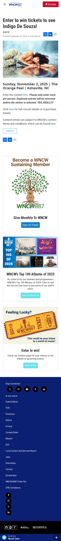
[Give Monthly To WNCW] (30, 183)
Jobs (8, 457)
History (9, 420)
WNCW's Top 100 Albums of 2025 (30, 274)
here (25, 94)
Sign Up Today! (30, 224)
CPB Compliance (13, 488)
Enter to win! (30, 350)
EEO (7, 445)
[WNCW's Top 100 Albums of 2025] (30, 252)
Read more (30, 365)
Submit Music (12, 402)
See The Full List (30, 295)
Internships (11, 463)
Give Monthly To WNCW (30, 218)
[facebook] (8, 495)
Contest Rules (12, 432)
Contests (10, 131)
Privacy (9, 426)
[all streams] (57, 537)
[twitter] (8, 507)
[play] (4, 537)
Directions (10, 414)
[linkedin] (8, 512)
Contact (9, 469)
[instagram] (8, 501)
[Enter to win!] (30, 325)
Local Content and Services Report (21, 451)
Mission (9, 439)
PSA (8, 408)
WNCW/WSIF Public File (16, 482)
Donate (52, 4)
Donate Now (11, 475)
